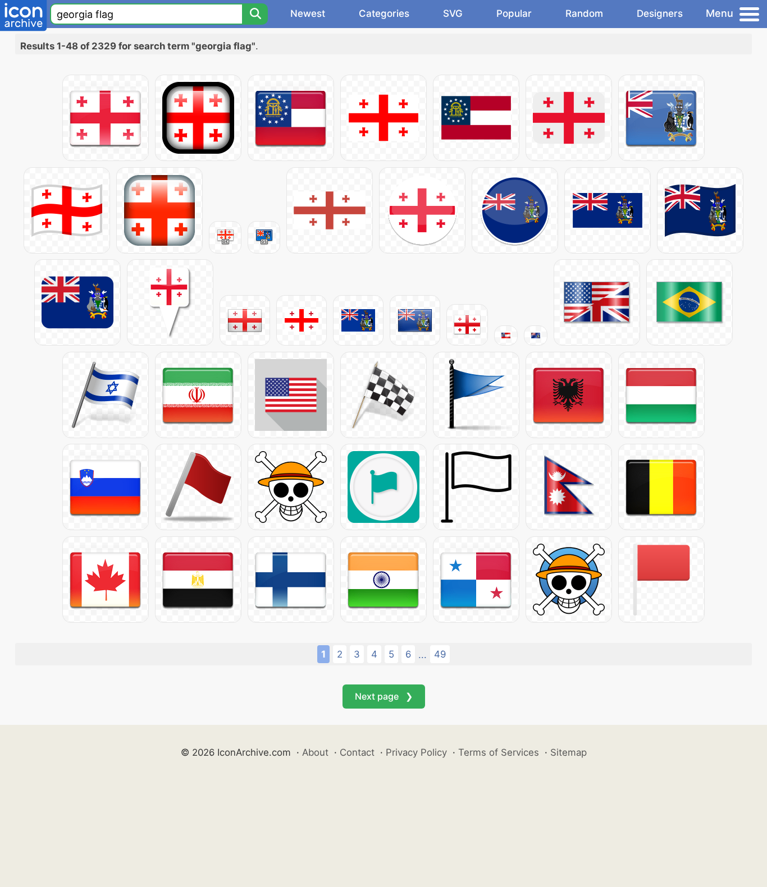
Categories (384, 13)
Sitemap (568, 752)
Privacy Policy (416, 752)
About (315, 752)
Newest (307, 13)
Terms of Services (498, 752)
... (422, 654)
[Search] (255, 14)
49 (440, 654)
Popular (514, 13)
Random (584, 13)
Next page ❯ (384, 696)
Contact (357, 752)
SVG (453, 13)
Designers (660, 13)
